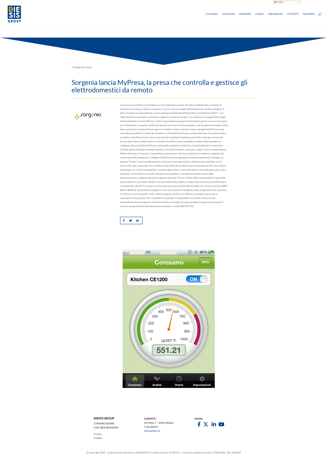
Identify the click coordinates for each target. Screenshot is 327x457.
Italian (280, 2)
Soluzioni (228, 14)
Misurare (245, 14)
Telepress (309, 14)
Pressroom (275, 14)
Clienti (259, 14)
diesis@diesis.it (152, 430)
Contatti (292, 14)
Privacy (98, 433)
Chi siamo (211, 14)
